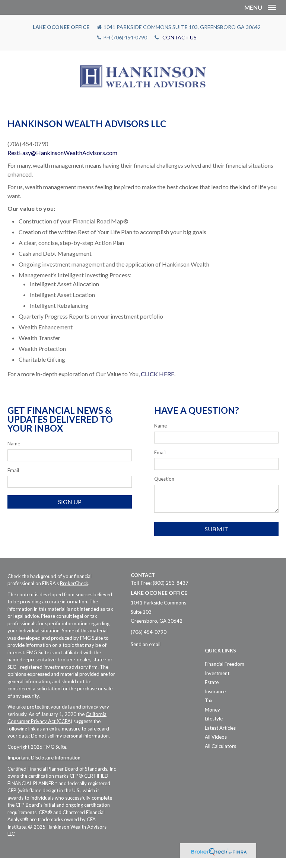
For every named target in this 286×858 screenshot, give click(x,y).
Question (164, 479)
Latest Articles (220, 728)
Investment (217, 673)
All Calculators (220, 746)
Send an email (146, 644)
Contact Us (179, 37)
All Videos (216, 737)
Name (13, 443)
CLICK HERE (157, 373)
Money (212, 710)
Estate (212, 682)
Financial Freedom (224, 664)
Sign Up (70, 501)
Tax (209, 700)
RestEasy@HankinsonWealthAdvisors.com (62, 152)
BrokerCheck (74, 583)
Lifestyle (214, 719)
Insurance (215, 691)
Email (13, 470)
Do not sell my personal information (70, 736)
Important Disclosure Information (43, 758)
